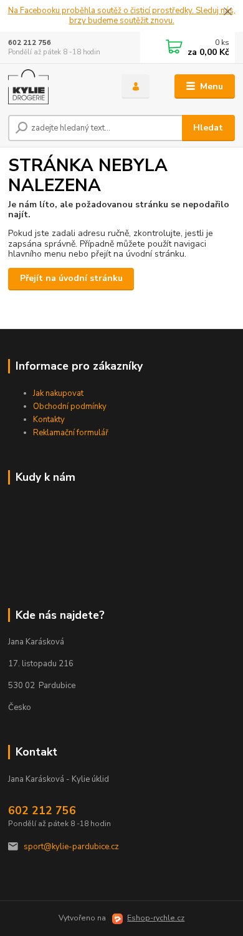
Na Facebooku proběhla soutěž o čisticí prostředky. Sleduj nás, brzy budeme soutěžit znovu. (122, 16)
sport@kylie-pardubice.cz (71, 846)
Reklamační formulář (70, 432)
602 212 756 (29, 42)
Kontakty (49, 419)
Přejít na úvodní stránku (71, 278)
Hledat (208, 128)
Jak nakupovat (58, 393)
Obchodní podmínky (70, 406)
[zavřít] (227, 12)
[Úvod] (55, 86)
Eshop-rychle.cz (155, 918)
